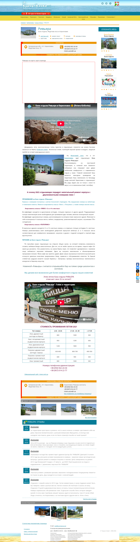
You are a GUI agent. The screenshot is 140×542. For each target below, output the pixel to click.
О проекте (27, 529)
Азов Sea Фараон (75, 518)
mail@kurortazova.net (60, 526)
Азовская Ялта (72, 17)
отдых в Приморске (73, 538)
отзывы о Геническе (55, 539)
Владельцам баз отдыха (30, 534)
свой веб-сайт (45, 36)
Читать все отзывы (90, 499)
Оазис (59, 520)
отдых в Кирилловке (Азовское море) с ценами (79, 533)
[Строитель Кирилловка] (109, 63)
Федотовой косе (77, 156)
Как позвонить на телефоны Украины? (77, 394)
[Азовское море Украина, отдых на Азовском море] (102, 3)
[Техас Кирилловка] (109, 102)
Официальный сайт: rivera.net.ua (36, 374)
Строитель (109, 55)
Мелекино (57, 17)
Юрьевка (93, 17)
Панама (42, 516)
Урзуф (64, 17)
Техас (108, 93)
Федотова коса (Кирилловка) (57, 535)
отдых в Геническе (72, 539)
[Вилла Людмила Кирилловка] (109, 43)
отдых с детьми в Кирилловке (58, 537)
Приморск (33, 17)
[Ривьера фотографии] (28, 409)
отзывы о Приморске (55, 538)
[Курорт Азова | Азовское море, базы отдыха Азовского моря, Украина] (36, 6)
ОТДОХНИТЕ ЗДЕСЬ (108, 29)
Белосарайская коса (83, 18)
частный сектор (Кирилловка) (75, 535)
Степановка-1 (111, 17)
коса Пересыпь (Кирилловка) (75, 534)
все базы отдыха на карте (57, 541)
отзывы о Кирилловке (56, 534)
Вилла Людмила (109, 34)
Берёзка (108, 74)
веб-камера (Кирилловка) (74, 537)
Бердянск (49, 17)
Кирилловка (24, 17)
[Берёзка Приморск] (109, 82)
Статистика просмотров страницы (34, 523)
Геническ (41, 17)
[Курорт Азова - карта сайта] (106, 3)
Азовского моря (42, 149)
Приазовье (101, 17)
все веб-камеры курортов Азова (76, 541)
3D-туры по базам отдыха (37, 14)
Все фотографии (91, 417)
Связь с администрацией (31, 531)
